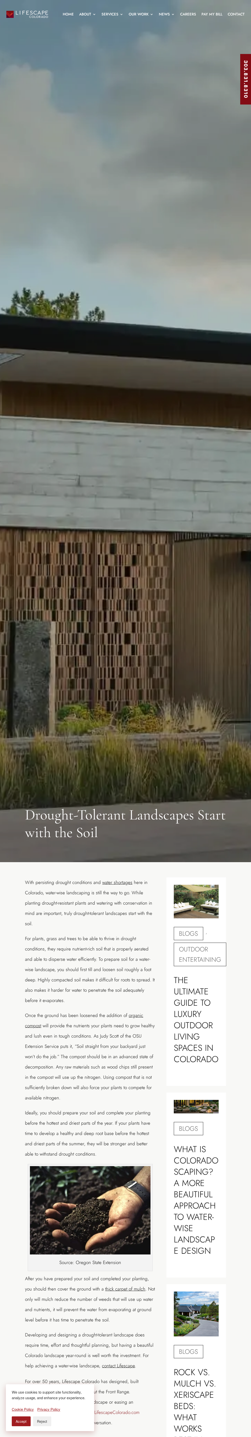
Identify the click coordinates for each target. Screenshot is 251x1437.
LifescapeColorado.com (116, 1412)
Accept (21, 1421)
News (164, 14)
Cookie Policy (23, 1409)
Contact (236, 14)
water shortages (117, 882)
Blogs (188, 933)
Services (109, 14)
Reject (42, 1421)
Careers (188, 14)
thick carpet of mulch (125, 1289)
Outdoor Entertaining (200, 954)
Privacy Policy (48, 1409)
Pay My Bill (211, 14)
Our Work (139, 14)
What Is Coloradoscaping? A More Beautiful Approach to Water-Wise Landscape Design (196, 1200)
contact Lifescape (118, 1365)
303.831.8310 (245, 79)
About (85, 14)
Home (68, 14)
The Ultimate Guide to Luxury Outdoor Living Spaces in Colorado (196, 1019)
